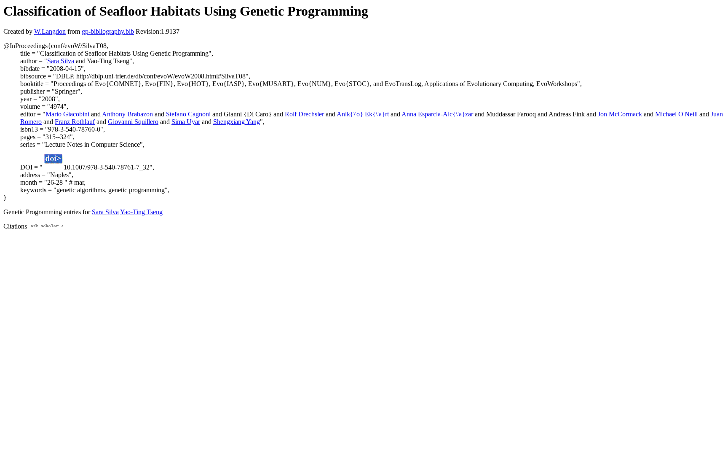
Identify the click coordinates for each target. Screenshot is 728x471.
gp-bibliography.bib (108, 31)
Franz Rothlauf (75, 121)
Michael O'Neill (676, 114)
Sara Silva (60, 61)
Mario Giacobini (67, 114)
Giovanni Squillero (133, 121)
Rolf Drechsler (304, 114)
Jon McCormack (620, 114)
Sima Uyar (185, 121)
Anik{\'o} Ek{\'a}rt (363, 114)
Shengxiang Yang (236, 121)
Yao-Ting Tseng (141, 211)
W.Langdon (50, 31)
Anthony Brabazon (127, 114)
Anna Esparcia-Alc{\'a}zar (437, 114)
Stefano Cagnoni (188, 114)
